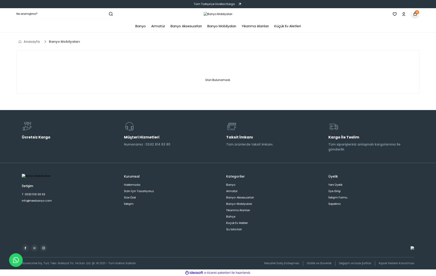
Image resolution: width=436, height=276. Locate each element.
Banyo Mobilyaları (64, 41)
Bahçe (230, 216)
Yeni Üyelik (335, 185)
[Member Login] (403, 14)
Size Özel (130, 197)
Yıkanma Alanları (238, 210)
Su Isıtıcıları (234, 229)
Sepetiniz (334, 204)
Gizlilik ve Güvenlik (319, 263)
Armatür (232, 191)
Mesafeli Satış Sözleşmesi (281, 263)
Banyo (230, 185)
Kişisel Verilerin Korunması (396, 263)
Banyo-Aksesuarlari (240, 197)
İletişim (129, 204)
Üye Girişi (334, 191)
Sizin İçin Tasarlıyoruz (139, 191)
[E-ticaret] (217, 273)
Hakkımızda (132, 185)
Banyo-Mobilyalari (239, 204)
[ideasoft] (194, 273)
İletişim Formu (337, 197)
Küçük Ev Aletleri (237, 223)
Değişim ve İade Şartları (355, 263)
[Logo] (218, 14)
